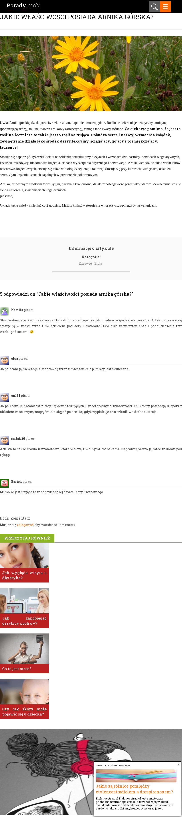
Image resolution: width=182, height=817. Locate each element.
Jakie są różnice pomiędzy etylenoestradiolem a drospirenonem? (134, 788)
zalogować (25, 525)
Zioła (98, 263)
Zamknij (178, 764)
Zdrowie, (86, 263)
